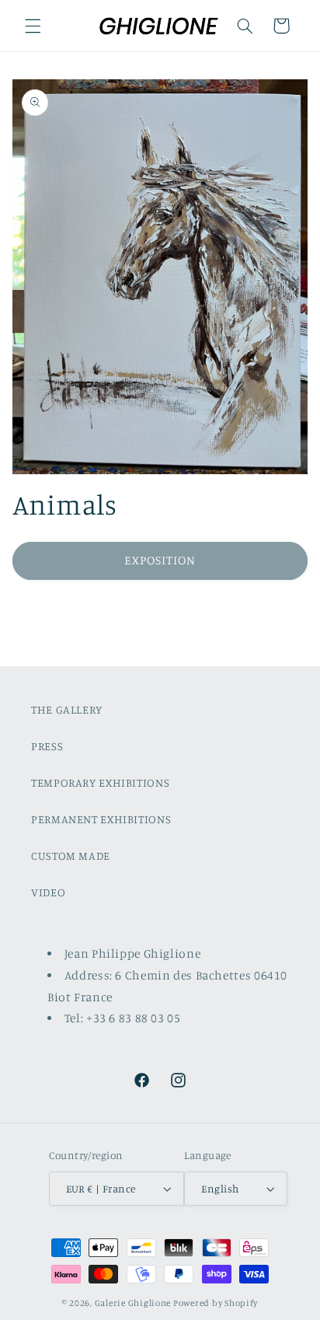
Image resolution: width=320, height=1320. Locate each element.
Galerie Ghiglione (133, 1302)
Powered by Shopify (215, 1302)
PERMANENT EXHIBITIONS (101, 819)
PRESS (47, 746)
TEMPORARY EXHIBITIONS (100, 782)
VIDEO (48, 892)
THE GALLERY (67, 709)
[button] (32, 26)
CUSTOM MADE (70, 855)
